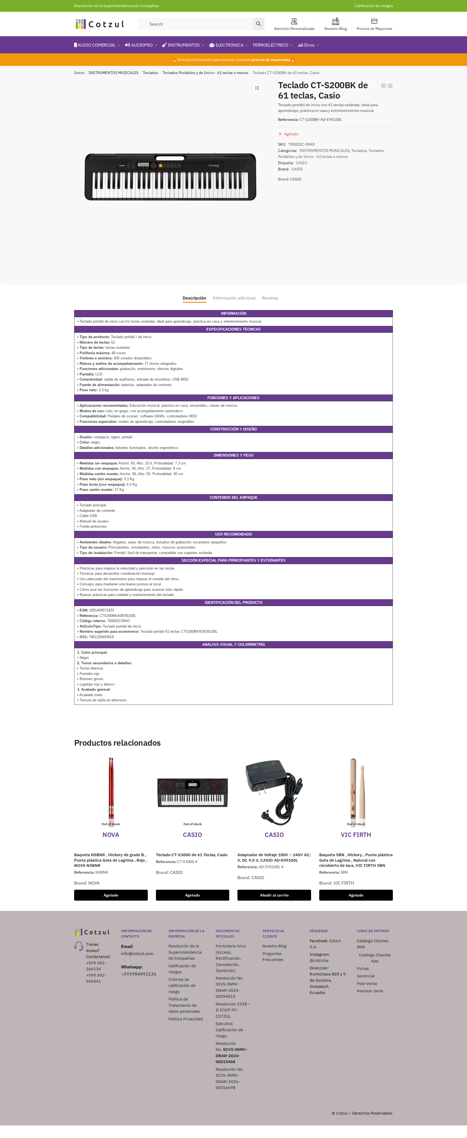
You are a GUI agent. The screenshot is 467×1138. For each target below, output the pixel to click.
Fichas (363, 968)
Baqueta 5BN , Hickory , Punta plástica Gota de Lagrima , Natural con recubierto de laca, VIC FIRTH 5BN (356, 860)
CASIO (301, 162)
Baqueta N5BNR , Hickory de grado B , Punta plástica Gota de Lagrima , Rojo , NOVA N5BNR (110, 860)
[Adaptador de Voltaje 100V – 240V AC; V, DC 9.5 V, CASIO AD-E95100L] (274, 793)
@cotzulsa (319, 960)
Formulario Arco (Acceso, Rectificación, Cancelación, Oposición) (231, 958)
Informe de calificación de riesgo (181, 985)
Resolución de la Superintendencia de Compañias (116, 5)
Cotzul (342, 1113)
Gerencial (366, 975)
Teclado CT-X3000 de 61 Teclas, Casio (191, 854)
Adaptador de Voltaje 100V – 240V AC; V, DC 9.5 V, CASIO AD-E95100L (274, 857)
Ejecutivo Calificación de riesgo (229, 1029)
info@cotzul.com (137, 953)
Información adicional (234, 298)
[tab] (194, 293)
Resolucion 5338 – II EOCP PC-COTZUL (233, 1010)
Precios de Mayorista (374, 28)
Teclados (150, 72)
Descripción (194, 298)
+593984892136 (138, 974)
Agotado (111, 895)
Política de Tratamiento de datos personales (184, 1005)
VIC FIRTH (343, 883)
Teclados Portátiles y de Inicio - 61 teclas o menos (205, 72)
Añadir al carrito (274, 895)
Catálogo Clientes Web (372, 944)
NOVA (94, 883)
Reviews (270, 298)
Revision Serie (370, 990)
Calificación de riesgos (374, 5)
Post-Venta (367, 983)
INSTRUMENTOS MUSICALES (113, 72)
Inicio (79, 72)
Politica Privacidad (186, 1018)
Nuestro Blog (335, 28)
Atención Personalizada (294, 28)
